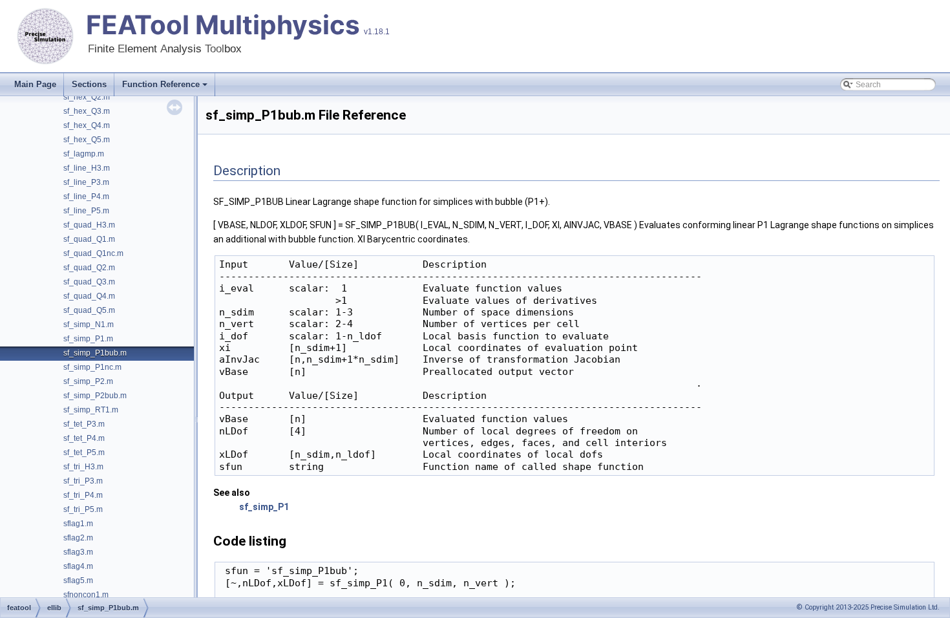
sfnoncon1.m (86, 594)
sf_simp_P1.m (88, 338)
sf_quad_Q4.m (89, 296)
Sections (89, 84)
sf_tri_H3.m (83, 466)
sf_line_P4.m (86, 196)
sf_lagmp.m (83, 153)
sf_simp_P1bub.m (95, 352)
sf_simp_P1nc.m (92, 367)
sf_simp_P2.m (88, 381)
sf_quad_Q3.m (89, 281)
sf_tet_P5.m (84, 452)
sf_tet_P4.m (84, 438)
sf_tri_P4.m (83, 495)
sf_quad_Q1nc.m (93, 253)
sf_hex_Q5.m (86, 139)
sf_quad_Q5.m (89, 310)
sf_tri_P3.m (83, 480)
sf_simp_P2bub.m (95, 395)
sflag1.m (78, 523)
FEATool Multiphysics (223, 25)
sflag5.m (78, 580)
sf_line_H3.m (86, 168)
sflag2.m (78, 537)
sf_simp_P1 (264, 507)
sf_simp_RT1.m (90, 409)
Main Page (35, 84)
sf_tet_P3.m (84, 424)
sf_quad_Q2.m (89, 267)
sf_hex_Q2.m (86, 96)
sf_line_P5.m (86, 210)
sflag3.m (78, 552)
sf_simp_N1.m (88, 324)
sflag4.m (78, 566)
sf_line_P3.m (86, 182)
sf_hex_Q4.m (86, 125)
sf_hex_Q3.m (86, 111)
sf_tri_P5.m (83, 509)
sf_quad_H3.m (89, 224)
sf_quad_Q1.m (89, 239)
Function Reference (161, 84)
